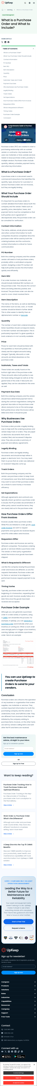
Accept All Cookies (18, 1083)
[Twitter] (6, 1051)
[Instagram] (9, 1051)
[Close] (34, 1064)
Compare (5, 982)
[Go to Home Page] (7, 2)
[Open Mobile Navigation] (34, 3)
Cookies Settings (18, 1073)
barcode (24, 315)
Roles (3, 993)
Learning (9, 10)
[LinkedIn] (15, 1051)
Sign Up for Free (18, 764)
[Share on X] (2, 42)
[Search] (25, 3)
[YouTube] (2, 1051)
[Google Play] (20, 1056)
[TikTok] (19, 1051)
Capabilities (6, 1001)
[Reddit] (22, 1051)
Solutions (5, 990)
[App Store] (6, 1056)
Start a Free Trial (18, 922)
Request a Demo (18, 928)
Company (5, 1009)
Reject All (18, 1078)
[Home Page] (2, 10)
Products (5, 986)
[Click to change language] (29, 3)
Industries (5, 997)
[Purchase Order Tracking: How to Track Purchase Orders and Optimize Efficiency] (18, 795)
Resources (5, 1005)
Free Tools (5, 1017)
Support (4, 1013)
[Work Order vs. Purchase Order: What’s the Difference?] (18, 825)
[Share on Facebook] (8, 42)
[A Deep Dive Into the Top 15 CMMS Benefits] (18, 855)
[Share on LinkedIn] (5, 42)
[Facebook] (12, 1051)
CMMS (5, 618)
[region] (18, 1074)
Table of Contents (10, 49)
